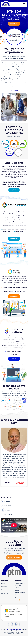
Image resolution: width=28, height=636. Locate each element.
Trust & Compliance (9, 632)
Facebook (8, 514)
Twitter (7, 501)
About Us (4, 586)
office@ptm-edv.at (20, 600)
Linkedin (8, 510)
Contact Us (14, 358)
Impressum (11, 633)
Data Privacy (19, 632)
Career (3, 590)
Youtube (8, 505)
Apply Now (14, 189)
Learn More (14, 23)
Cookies (18, 633)
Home (3, 583)
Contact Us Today (14, 557)
